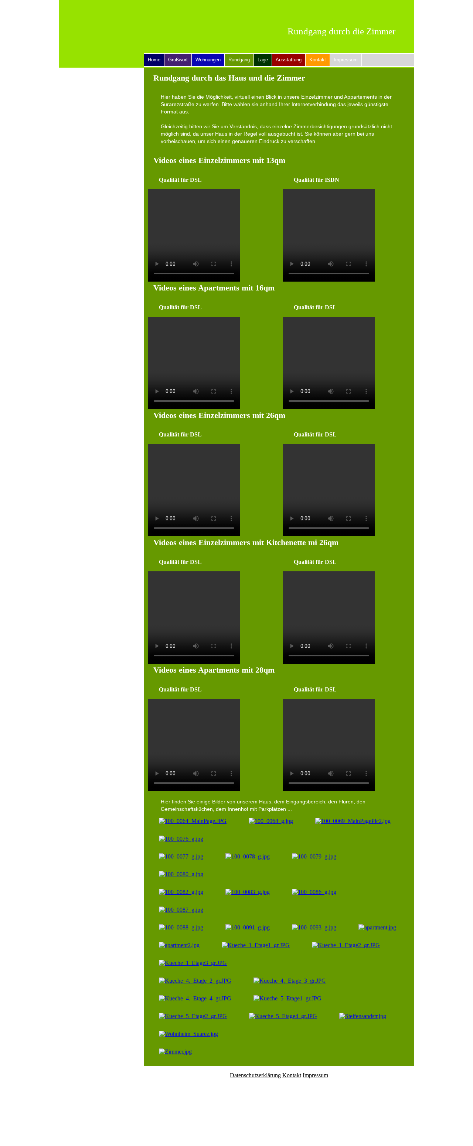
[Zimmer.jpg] (175, 1051)
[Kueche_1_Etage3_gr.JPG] (193, 963)
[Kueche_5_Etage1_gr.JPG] (287, 998)
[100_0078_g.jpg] (247, 856)
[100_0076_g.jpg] (181, 839)
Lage (263, 59)
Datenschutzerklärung (255, 1075)
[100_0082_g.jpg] (181, 892)
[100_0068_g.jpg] (271, 821)
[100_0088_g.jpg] (181, 927)
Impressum (346, 59)
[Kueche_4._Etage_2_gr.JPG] (195, 980)
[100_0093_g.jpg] (314, 927)
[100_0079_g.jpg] (314, 856)
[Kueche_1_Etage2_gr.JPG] (346, 945)
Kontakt (317, 59)
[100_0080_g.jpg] (181, 874)
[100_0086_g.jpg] (314, 892)
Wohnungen (208, 59)
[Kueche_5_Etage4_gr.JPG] (283, 1016)
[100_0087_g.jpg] (181, 910)
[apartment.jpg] (377, 927)
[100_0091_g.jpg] (247, 927)
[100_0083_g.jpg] (247, 892)
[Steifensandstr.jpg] (362, 1016)
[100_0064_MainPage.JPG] (193, 821)
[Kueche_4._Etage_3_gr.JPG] (289, 980)
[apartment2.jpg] (179, 945)
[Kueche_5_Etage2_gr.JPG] (193, 1016)
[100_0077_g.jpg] (181, 856)
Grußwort (178, 59)
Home (154, 59)
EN (399, 8)
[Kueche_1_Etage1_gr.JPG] (256, 945)
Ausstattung (289, 59)
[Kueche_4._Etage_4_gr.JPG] (195, 998)
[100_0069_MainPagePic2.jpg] (353, 821)
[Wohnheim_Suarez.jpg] (188, 1034)
